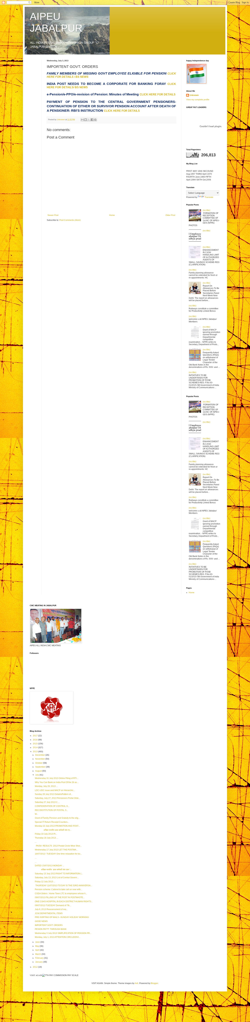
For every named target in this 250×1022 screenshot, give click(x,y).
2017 (35, 735)
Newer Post (53, 215)
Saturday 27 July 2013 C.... (47, 802)
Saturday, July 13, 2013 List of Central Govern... (57, 877)
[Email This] (82, 119)
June (37, 942)
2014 (35, 747)
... (35, 842)
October (39, 763)
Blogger (154, 983)
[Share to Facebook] (92, 119)
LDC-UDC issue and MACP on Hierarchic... (55, 790)
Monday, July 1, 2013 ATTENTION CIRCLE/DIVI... (57, 937)
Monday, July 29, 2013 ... (46, 786)
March (38, 954)
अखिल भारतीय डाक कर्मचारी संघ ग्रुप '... (53, 869)
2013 (35, 751)
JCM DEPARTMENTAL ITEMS (49, 913)
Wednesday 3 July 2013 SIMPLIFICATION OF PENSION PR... (63, 933)
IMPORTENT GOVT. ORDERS (49, 925)
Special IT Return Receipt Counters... (52, 822)
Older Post (170, 215)
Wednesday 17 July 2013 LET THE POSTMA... (56, 850)
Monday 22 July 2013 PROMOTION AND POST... (57, 826)
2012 (35, 967)
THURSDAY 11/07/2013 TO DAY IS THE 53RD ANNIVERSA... (63, 885)
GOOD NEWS (41, 921)
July (37, 775)
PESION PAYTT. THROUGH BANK (50, 929)
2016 (35, 740)
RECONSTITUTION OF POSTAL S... (51, 810)
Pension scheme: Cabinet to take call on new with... (58, 889)
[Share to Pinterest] (95, 119)
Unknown (194, 95)
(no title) (206, 210)
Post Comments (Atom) (70, 220)
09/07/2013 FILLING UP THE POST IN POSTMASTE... (60, 897)
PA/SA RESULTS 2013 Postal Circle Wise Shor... (58, 846)
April (37, 950)
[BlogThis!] (85, 119)
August (38, 771)
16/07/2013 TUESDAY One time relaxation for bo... (58, 854)
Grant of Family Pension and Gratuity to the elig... (57, 818)
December (40, 755)
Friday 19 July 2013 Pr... (46, 834)
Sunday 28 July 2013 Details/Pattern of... (53, 794)
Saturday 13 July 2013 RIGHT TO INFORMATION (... (59, 873)
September (40, 767)
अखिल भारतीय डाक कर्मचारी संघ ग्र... (53, 830)
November (40, 759)
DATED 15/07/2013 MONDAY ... (49, 865)
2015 (35, 743)
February (39, 958)
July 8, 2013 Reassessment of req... (51, 909)
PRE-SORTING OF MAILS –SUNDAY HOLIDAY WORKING (62, 917)
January (39, 962)
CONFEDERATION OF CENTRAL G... (52, 806)
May (37, 946)
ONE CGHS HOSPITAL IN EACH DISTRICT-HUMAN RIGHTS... (64, 901)
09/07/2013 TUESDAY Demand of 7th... (53, 905)
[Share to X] (88, 119)
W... (36, 814)
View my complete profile (197, 99)
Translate (209, 197)
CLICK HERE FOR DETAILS (158, 94)
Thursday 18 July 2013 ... (46, 838)
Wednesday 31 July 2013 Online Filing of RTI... (56, 778)
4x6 (136, 983)
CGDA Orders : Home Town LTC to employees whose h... (61, 893)
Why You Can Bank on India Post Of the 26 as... (56, 782)
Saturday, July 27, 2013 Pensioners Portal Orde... (57, 798)
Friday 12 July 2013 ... (45, 881)
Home (112, 215)
